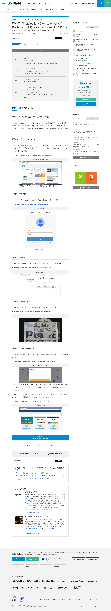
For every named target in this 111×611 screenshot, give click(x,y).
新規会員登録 (86, 99)
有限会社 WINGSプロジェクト (51, 519)
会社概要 (69, 599)
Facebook (51, 528)
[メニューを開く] (3, 3)
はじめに (26, 56)
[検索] (15, 9)
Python (62, 9)
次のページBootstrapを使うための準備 (40, 437)
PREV (28, 445)
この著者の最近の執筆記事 (32, 512)
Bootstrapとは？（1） (30, 61)
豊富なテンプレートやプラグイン (34, 74)
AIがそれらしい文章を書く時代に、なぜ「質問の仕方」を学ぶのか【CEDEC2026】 (86, 152)
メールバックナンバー (87, 95)
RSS (44, 526)
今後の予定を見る (87, 188)
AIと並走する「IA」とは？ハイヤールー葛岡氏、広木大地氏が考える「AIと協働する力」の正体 (86, 145)
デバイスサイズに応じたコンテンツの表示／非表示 (39, 95)
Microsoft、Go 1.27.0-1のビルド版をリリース (86, 34)
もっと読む (18, 480)
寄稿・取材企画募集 (78, 559)
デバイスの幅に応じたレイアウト (34, 92)
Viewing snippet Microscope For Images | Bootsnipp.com (32, 312)
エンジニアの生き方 (51, 9)
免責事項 (63, 599)
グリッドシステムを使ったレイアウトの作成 (36, 87)
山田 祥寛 (14, 33)
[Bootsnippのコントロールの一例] (40, 173)
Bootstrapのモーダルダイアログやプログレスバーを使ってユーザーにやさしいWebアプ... (40, 475)
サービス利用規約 (76, 599)
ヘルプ (40, 599)
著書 (34, 526)
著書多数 (55, 507)
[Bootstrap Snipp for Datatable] (40, 375)
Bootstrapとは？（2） (30, 69)
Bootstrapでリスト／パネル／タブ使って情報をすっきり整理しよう (34, 478)
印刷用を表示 (18, 460)
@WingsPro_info (52, 526)
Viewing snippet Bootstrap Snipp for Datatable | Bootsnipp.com (34, 361)
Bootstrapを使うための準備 (31, 79)
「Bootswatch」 (24, 401)
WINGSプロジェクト (31, 500)
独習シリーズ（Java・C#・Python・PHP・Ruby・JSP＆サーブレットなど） (44, 501)
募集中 (47, 525)
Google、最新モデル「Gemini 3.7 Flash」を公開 (87, 31)
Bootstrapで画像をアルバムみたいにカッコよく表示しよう (32, 473)
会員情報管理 (56, 599)
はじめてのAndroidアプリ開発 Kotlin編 (39, 507)
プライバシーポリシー (88, 599)
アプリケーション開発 (29, 9)
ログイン (87, 104)
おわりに (26, 97)
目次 (40, 50)
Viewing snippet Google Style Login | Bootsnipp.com (31, 204)
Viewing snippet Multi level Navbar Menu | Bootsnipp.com (33, 268)
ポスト (59, 38)
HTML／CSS (16, 38)
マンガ (87, 9)
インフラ (40, 9)
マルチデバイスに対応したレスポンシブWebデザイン (40, 71)
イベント (40, 3)
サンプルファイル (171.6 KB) (30, 44)
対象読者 (26, 58)
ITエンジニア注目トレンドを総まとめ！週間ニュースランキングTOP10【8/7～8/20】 (86, 125)
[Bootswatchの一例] (40, 419)
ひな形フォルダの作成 (30, 82)
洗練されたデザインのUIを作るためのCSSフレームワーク (41, 63)
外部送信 (97, 599)
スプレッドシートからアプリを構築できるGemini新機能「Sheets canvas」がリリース (87, 54)
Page (17, 59)
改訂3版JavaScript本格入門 (36, 505)
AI (20, 9)
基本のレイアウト (30, 89)
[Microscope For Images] (40, 330)
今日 (79, 27)
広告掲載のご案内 (92, 559)
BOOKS (47, 3)
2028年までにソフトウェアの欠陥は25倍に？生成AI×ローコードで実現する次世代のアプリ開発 (86, 131)
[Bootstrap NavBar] (40, 284)
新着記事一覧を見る (85, 157)
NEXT (52, 445)
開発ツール (69, 9)
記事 (34, 3)
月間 (92, 27)
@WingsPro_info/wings (31, 528)
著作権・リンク (47, 599)
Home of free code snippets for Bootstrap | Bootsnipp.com (33, 155)
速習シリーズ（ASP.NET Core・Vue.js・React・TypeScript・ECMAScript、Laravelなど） (44, 503)
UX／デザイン (79, 9)
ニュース (27, 3)
